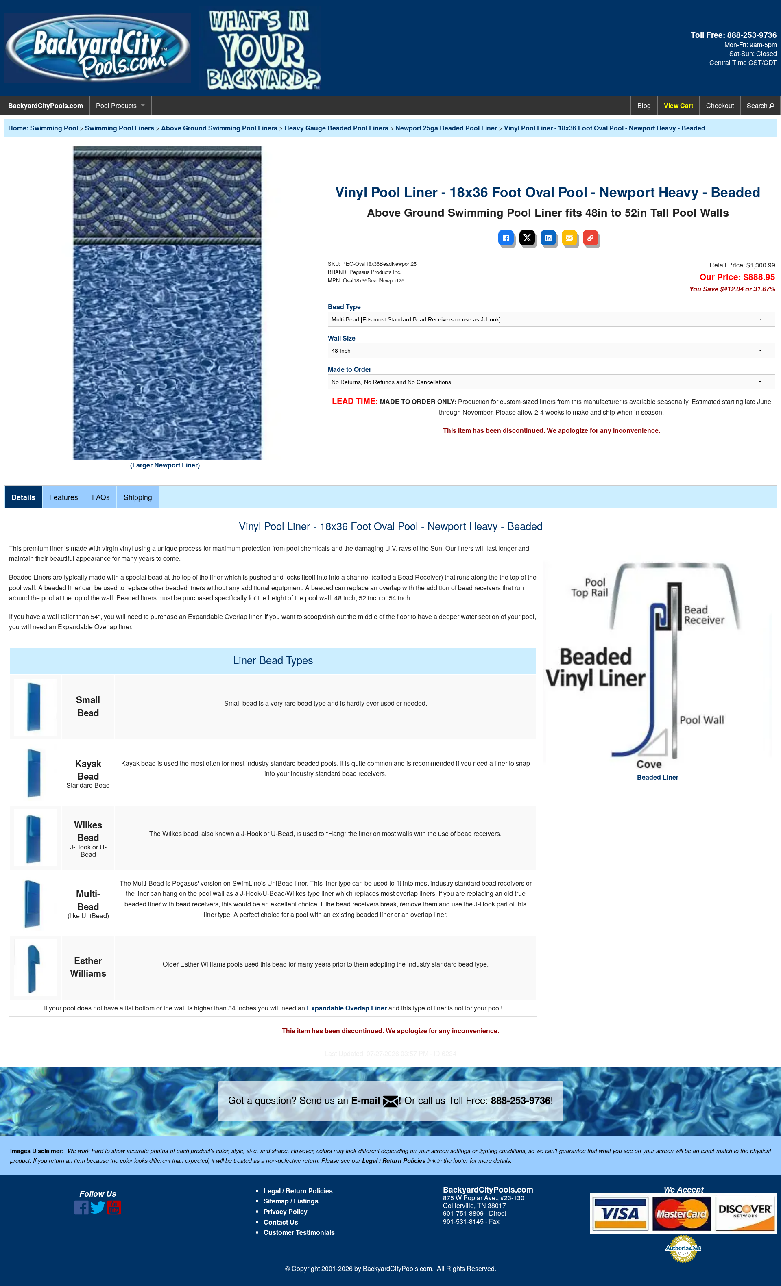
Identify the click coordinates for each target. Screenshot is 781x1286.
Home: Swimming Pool (43, 128)
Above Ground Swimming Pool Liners (219, 128)
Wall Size (342, 338)
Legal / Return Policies (298, 1190)
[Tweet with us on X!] (97, 1212)
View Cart (678, 105)
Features (63, 497)
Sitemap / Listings (291, 1201)
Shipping (138, 497)
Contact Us (281, 1222)
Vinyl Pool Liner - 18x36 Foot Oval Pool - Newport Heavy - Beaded (604, 128)
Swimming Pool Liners (119, 128)
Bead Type (344, 306)
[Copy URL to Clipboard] (590, 237)
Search (758, 105)
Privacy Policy (286, 1211)
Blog (644, 105)
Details (23, 497)
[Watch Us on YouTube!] (114, 1212)
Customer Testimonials (299, 1232)
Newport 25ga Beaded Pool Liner (446, 128)
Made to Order (349, 369)
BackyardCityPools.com (45, 105)
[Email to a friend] (569, 237)
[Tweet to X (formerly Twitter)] (527, 237)
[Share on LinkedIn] (548, 237)
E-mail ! (376, 1100)
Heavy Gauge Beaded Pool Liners (336, 128)
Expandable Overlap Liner (347, 1007)
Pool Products (116, 105)
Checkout (720, 105)
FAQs (101, 497)
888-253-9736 (752, 34)
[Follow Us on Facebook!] (81, 1212)
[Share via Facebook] (506, 237)
